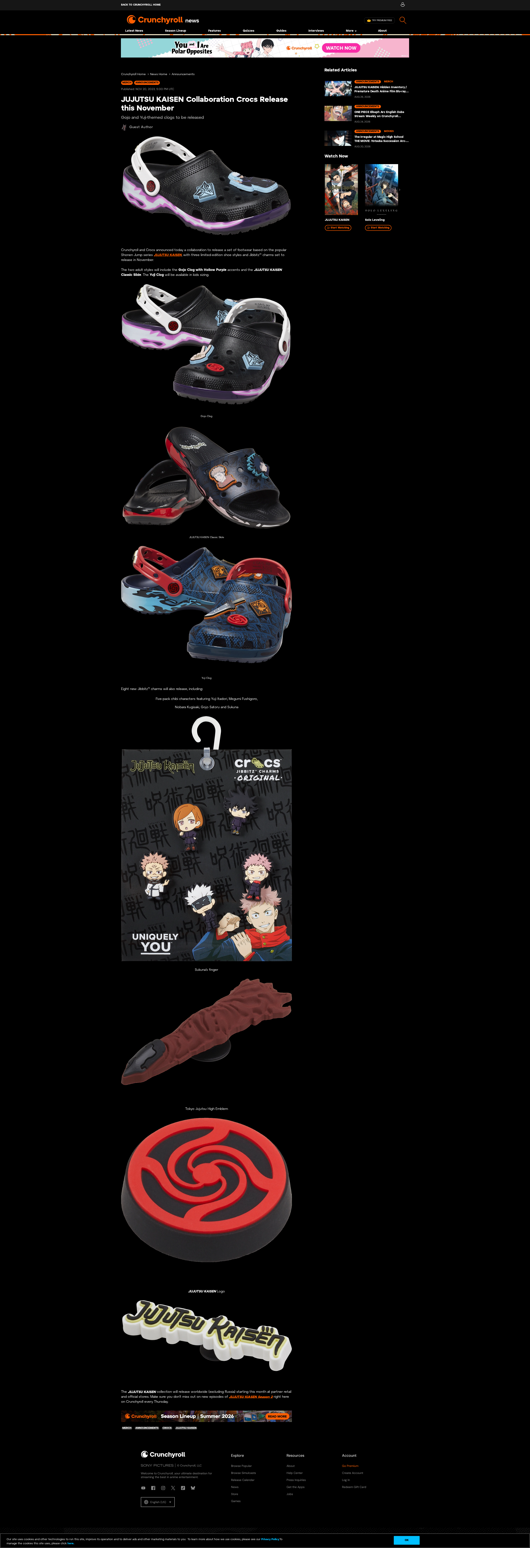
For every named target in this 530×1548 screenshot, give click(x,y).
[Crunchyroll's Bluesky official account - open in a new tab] (193, 1488)
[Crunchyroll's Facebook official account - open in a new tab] (153, 1488)
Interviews (316, 31)
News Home (158, 74)
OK (407, 1540)
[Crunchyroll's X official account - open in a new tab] (173, 1488)
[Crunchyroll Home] (163, 1457)
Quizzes (248, 31)
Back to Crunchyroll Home (141, 5)
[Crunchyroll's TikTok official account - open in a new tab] (183, 1488)
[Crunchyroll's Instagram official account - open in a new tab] (163, 1488)
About (382, 31)
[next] (399, 190)
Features (214, 31)
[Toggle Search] (403, 20)
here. (70, 1543)
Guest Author (141, 127)
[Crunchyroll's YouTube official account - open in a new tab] (143, 1488)
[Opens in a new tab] (265, 48)
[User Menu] (402, 5)
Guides (281, 31)
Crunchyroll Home (133, 74)
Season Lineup (175, 31)
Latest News (134, 31)
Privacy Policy (270, 1539)
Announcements (183, 74)
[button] (158, 1502)
